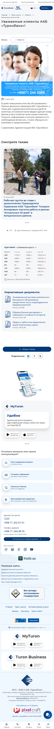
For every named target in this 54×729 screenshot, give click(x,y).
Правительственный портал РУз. (12, 569)
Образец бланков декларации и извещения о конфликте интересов (29, 313)
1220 (6, 518)
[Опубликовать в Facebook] (34, 356)
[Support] (48, 715)
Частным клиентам (10, 2)
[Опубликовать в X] (40, 356)
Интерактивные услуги (38, 607)
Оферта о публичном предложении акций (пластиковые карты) (29, 323)
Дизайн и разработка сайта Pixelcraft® (27, 716)
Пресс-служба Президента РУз (11, 582)
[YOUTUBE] (31, 549)
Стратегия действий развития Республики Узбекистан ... (20, 576)
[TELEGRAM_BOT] (12, 549)
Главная (4, 15)
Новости (28, 15)
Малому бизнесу (27, 2)
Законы (15, 611)
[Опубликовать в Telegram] (28, 356)
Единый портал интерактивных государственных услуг (20, 579)
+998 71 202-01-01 (14, 522)
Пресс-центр (16, 15)
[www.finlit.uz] (27, 558)
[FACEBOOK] (19, 549)
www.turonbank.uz (22, 698)
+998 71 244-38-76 (14, 531)
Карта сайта (37, 611)
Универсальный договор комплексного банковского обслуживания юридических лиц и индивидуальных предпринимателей (31, 301)
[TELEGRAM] (6, 549)
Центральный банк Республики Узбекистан (16, 572)
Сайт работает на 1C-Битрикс (27, 705)
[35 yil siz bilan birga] (11, 8)
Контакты (25, 611)
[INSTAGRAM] (25, 549)
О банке (9, 607)
